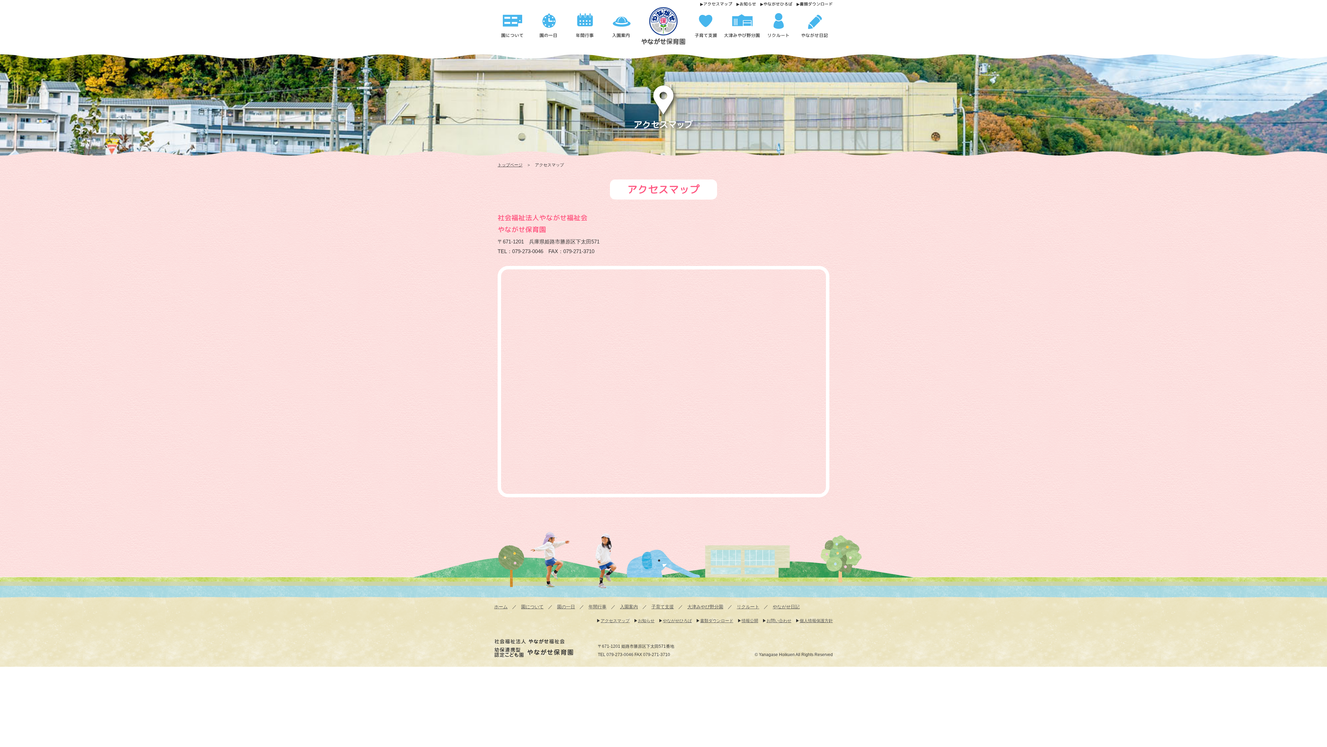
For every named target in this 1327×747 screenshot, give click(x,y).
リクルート (748, 606)
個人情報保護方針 (816, 620)
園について (532, 606)
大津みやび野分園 (705, 606)
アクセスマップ (717, 4)
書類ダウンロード (816, 4)
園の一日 (566, 606)
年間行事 (597, 606)
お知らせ (748, 4)
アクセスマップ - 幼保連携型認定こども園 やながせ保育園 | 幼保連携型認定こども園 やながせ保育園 (666, 28)
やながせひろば (777, 4)
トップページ (510, 165)
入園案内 (629, 606)
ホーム (501, 606)
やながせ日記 (786, 606)
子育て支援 (662, 606)
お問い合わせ (778, 620)
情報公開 (750, 620)
